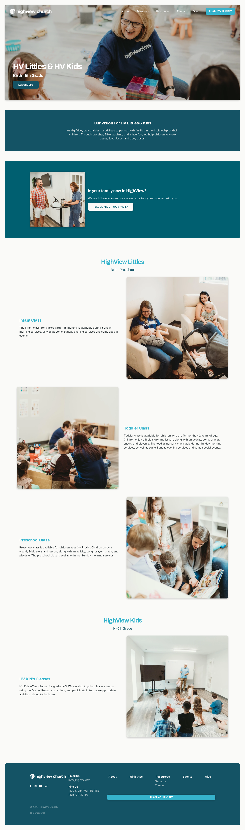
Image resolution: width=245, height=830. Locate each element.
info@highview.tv (79, 780)
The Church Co (37, 813)
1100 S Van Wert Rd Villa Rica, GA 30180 (84, 792)
